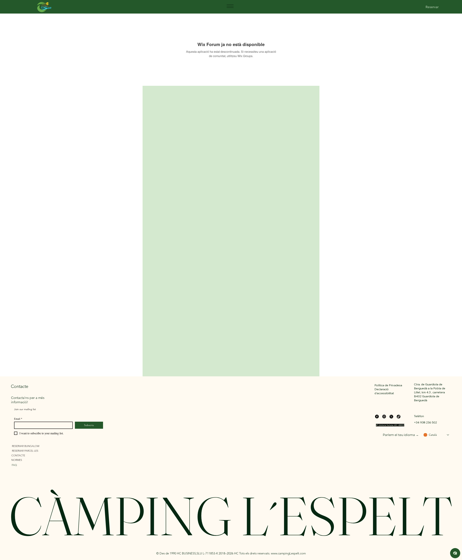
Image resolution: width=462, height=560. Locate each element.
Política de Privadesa (388, 385)
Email (18, 418)
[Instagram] (384, 416)
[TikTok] (398, 416)
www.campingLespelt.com (288, 553)
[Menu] (230, 6)
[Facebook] (377, 416)
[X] (391, 416)
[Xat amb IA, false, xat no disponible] (455, 553)
